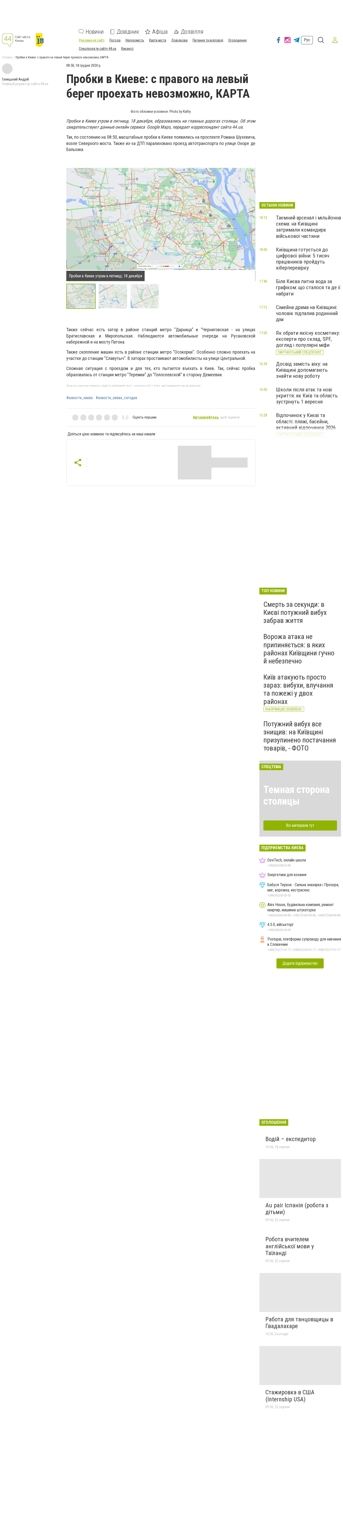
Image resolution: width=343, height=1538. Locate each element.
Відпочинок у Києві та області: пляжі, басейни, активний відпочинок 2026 (306, 421)
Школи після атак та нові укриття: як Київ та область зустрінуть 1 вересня (307, 396)
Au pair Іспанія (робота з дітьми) (296, 1209)
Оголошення (237, 40)
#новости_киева (79, 398)
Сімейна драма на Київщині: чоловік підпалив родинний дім (307, 313)
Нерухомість (135, 40)
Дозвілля (192, 31)
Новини (95, 31)
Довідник (128, 31)
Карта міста (157, 40)
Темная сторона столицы (296, 795)
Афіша (160, 31)
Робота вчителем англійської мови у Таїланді (289, 1246)
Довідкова (179, 40)
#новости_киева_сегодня (116, 398)
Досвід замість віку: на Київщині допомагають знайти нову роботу (302, 370)
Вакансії (127, 49)
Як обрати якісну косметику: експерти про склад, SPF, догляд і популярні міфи (308, 339)
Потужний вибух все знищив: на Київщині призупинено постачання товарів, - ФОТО (299, 736)
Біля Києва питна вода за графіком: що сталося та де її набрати (308, 287)
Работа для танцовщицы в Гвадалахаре (299, 1323)
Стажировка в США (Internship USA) (289, 1396)
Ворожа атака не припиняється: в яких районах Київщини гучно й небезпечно (298, 648)
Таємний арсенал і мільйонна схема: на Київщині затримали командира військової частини (308, 227)
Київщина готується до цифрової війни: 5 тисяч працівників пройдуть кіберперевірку (302, 259)
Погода (115, 40)
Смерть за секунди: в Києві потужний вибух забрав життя (295, 612)
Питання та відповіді (208, 40)
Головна (7, 57)
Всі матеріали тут (300, 825)
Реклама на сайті (91, 40)
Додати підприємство (300, 963)
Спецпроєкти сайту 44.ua (97, 49)
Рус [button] (307, 39)
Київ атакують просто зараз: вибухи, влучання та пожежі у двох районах (298, 689)
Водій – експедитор (290, 1139)
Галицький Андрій (15, 79)
